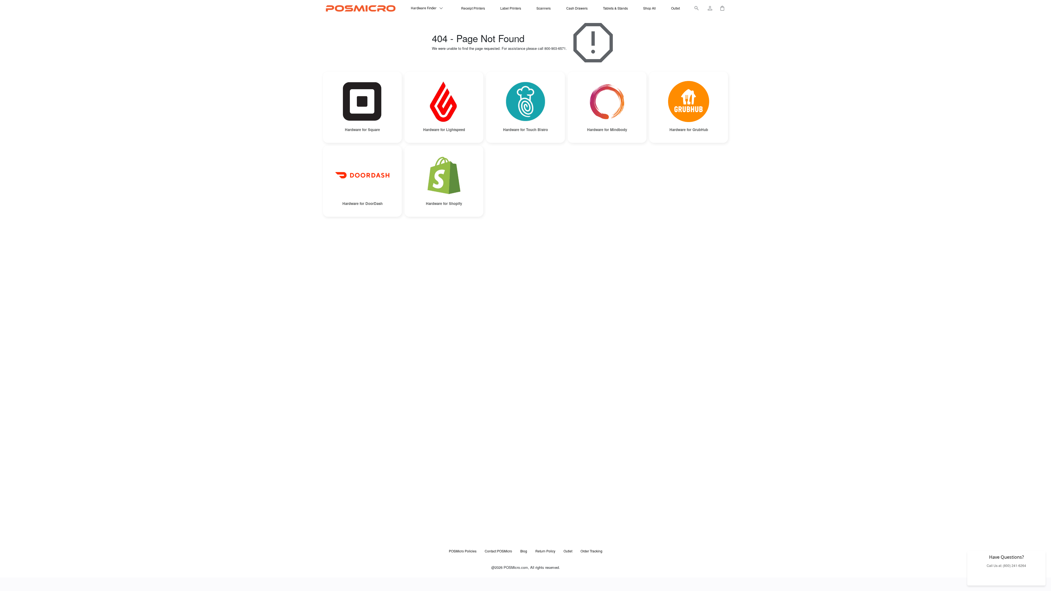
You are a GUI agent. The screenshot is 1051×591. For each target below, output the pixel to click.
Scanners (543, 8)
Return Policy (545, 551)
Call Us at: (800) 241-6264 (1006, 565)
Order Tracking (591, 551)
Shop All (649, 8)
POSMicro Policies (463, 551)
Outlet (675, 8)
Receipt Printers (473, 8)
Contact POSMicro (498, 551)
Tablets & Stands (615, 8)
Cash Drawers (577, 8)
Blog (523, 551)
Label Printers (510, 8)
